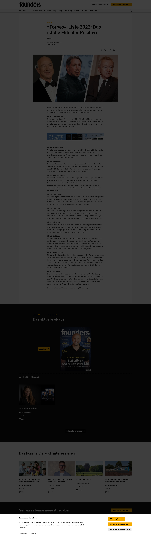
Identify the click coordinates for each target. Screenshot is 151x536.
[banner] (75, 268)
